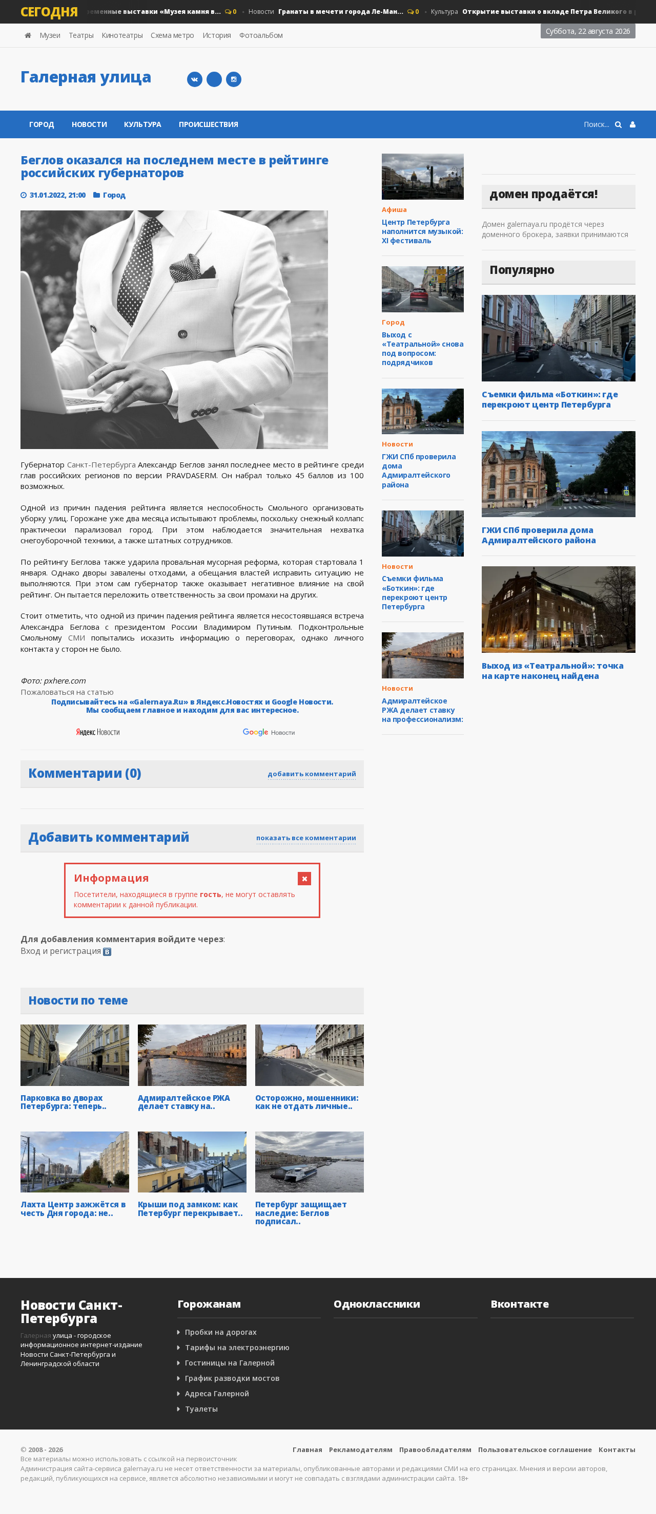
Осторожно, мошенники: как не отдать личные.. (307, 1102)
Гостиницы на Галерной (230, 1363)
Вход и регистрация (60, 950)
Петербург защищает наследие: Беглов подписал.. (301, 1212)
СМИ (76, 637)
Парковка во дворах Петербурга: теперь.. (63, 1102)
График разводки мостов (232, 1378)
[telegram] (214, 79)
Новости (312, 11)
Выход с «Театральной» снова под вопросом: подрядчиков (422, 349)
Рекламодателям (361, 1449)
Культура (142, 124)
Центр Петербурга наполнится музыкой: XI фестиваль (422, 231)
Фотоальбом (261, 35)
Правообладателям (435, 1449)
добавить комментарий (312, 773)
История (216, 35)
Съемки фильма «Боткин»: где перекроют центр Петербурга (414, 592)
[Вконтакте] (194, 79)
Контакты (617, 1449)
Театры (81, 35)
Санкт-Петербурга (101, 464)
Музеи (49, 35)
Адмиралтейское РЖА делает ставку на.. (184, 1102)
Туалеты (201, 1409)
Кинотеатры (121, 35)
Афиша (394, 209)
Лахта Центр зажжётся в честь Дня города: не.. (72, 1208)
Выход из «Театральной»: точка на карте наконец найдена (552, 670)
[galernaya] (233, 79)
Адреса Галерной (217, 1393)
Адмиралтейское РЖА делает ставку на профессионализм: (422, 710)
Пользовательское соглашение (535, 1449)
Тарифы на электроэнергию (237, 1347)
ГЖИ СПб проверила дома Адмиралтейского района (419, 470)
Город (41, 124)
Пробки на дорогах (221, 1332)
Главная (307, 1449)
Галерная (35, 1335)
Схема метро (172, 35)
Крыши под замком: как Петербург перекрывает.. (190, 1208)
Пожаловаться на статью (67, 692)
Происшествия (208, 124)
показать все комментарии (306, 837)
